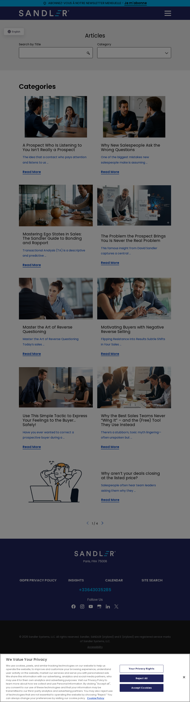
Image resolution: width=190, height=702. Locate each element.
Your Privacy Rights (141, 668)
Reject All (142, 678)
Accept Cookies (141, 688)
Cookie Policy (95, 698)
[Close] (184, 677)
